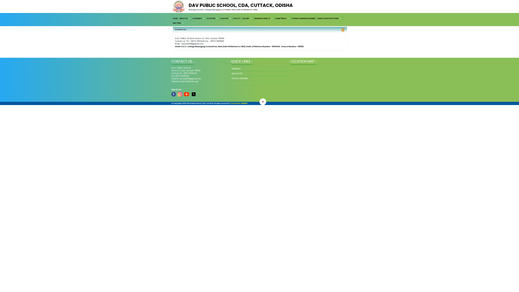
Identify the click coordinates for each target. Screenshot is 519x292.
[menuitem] (175, 18)
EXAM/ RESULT (281, 18)
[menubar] (259, 20)
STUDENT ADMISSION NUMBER (303, 18)
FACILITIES (224, 18)
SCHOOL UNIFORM (240, 78)
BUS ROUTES (237, 73)
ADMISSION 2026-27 (262, 18)
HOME (175, 18)
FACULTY (236, 18)
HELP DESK (177, 23)
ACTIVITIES (211, 18)
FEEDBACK (236, 68)
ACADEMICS (197, 18)
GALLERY (245, 18)
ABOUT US (183, 18)
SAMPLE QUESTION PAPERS (328, 18)
